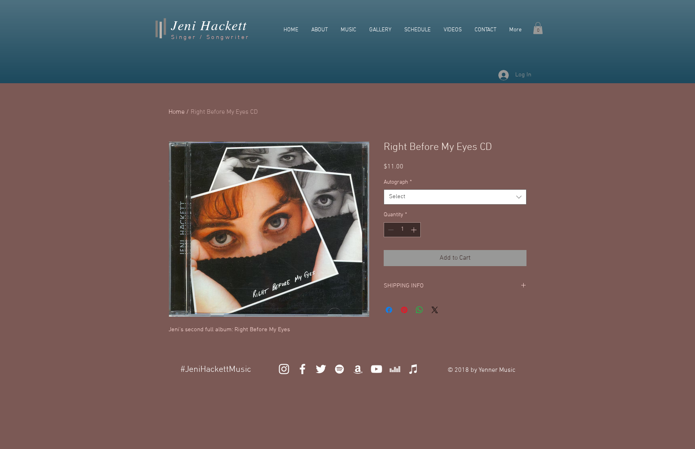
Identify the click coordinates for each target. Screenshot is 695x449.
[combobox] (455, 197)
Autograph (398, 182)
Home (177, 112)
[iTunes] (413, 369)
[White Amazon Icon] (358, 369)
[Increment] (414, 230)
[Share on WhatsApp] (419, 310)
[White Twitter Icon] (321, 369)
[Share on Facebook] (389, 310)
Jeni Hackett (209, 25)
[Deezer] (395, 369)
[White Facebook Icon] (302, 369)
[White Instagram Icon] (284, 369)
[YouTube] (376, 369)
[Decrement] (390, 230)
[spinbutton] (402, 230)
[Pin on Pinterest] (404, 310)
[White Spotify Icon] (339, 369)
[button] (538, 28)
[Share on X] (435, 310)
